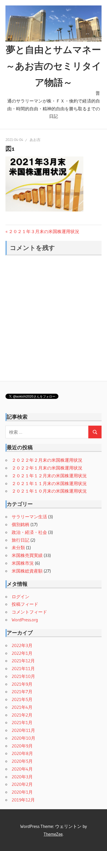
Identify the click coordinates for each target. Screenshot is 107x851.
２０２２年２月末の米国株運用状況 (47, 460)
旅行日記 (20, 540)
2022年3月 (22, 645)
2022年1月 (22, 653)
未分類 (18, 547)
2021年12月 (23, 660)
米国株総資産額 (27, 571)
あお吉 (35, 139)
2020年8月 (22, 753)
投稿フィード (25, 604)
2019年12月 (23, 799)
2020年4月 (22, 769)
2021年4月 (22, 707)
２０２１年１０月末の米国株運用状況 (49, 491)
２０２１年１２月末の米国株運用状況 (49, 475)
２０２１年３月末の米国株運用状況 (43, 231)
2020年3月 (22, 776)
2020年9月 (22, 745)
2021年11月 (23, 668)
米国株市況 (23, 563)
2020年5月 (22, 761)
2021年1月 (22, 722)
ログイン (20, 596)
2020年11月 (23, 730)
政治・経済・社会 (29, 532)
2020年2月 (22, 784)
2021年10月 (23, 676)
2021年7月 (22, 691)
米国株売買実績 (27, 555)
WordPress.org (25, 619)
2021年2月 (22, 715)
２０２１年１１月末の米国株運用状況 (49, 483)
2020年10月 (23, 738)
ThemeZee (53, 834)
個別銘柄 (20, 524)
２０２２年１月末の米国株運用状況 (47, 468)
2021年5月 (22, 699)
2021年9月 (22, 684)
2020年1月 (22, 792)
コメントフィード (29, 612)
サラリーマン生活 (29, 516)
